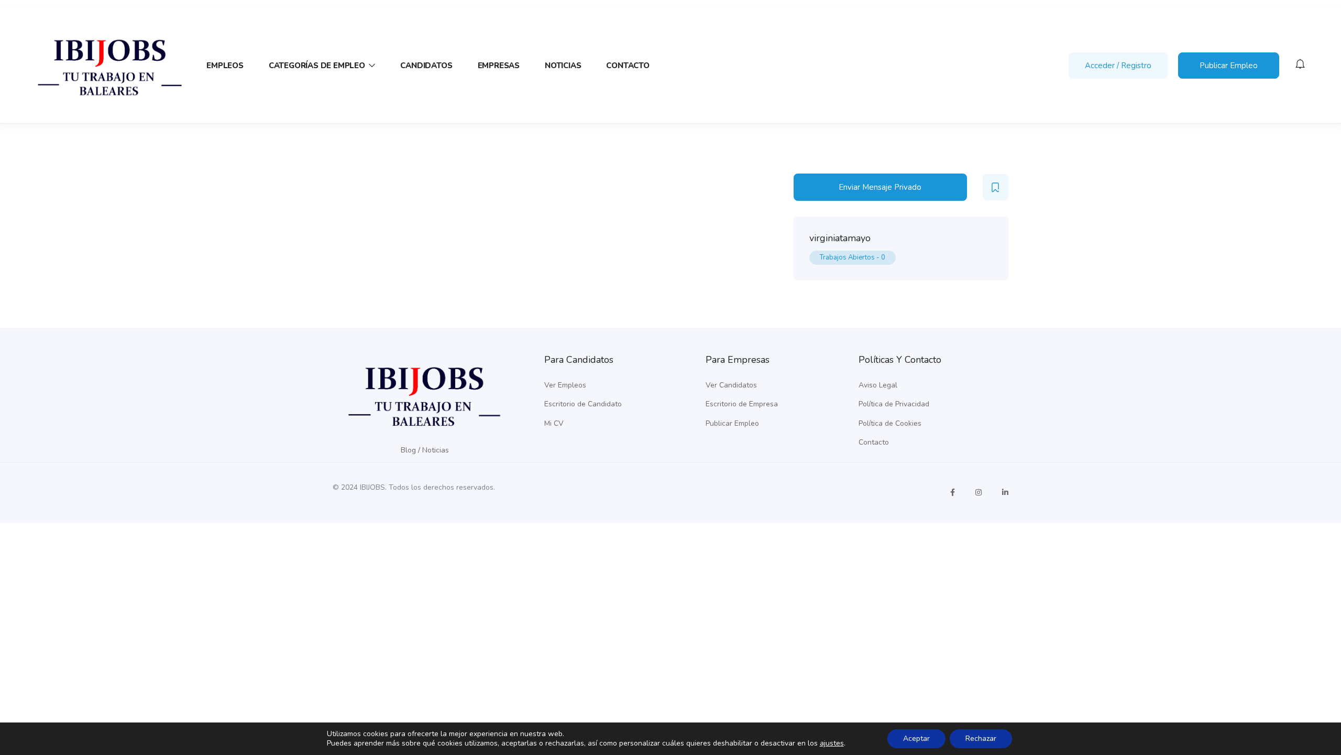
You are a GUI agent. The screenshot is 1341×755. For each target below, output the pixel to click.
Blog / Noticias (425, 450)
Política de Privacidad (894, 404)
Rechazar (980, 738)
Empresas (499, 65)
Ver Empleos (565, 385)
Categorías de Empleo (318, 65)
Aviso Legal (878, 385)
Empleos (225, 65)
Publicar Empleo (1229, 65)
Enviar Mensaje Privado (880, 187)
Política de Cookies (890, 423)
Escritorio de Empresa (742, 404)
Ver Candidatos (731, 385)
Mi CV (554, 423)
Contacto (627, 65)
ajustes (832, 743)
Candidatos (426, 65)
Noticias (563, 65)
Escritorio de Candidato (583, 404)
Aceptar (916, 738)
